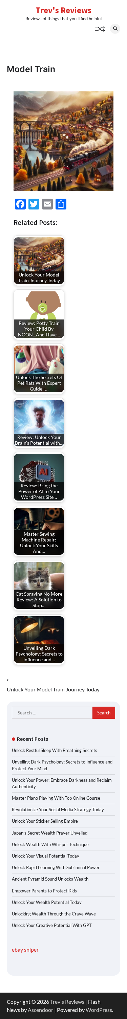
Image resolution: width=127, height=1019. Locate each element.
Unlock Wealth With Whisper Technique (50, 844)
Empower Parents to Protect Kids (44, 890)
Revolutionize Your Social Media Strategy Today (58, 809)
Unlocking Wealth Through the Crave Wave (54, 913)
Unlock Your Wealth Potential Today (47, 902)
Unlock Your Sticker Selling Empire (45, 821)
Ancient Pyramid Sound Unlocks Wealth (50, 879)
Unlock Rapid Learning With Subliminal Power (56, 867)
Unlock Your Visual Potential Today (45, 856)
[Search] (115, 29)
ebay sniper (25, 949)
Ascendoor (40, 1009)
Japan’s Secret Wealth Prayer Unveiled (49, 833)
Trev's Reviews (63, 10)
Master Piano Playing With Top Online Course (56, 798)
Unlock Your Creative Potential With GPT (52, 925)
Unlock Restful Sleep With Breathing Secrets (54, 750)
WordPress (99, 1009)
